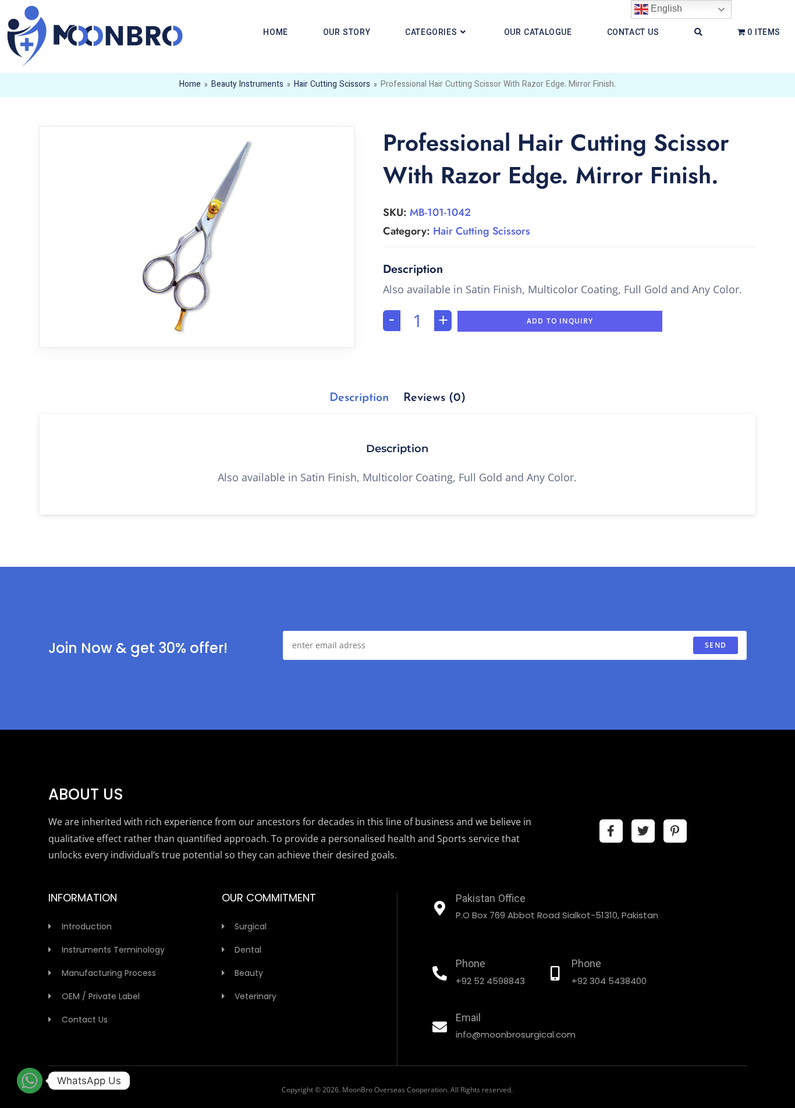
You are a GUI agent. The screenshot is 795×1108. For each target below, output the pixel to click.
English (665, 8)
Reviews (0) (434, 398)
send (715, 645)
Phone (470, 965)
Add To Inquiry (560, 321)
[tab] (359, 398)
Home (190, 85)
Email (468, 1019)
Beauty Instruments (247, 85)
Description (359, 398)
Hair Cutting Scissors (332, 85)
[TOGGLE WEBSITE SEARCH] (698, 33)
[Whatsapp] (29, 1080)
